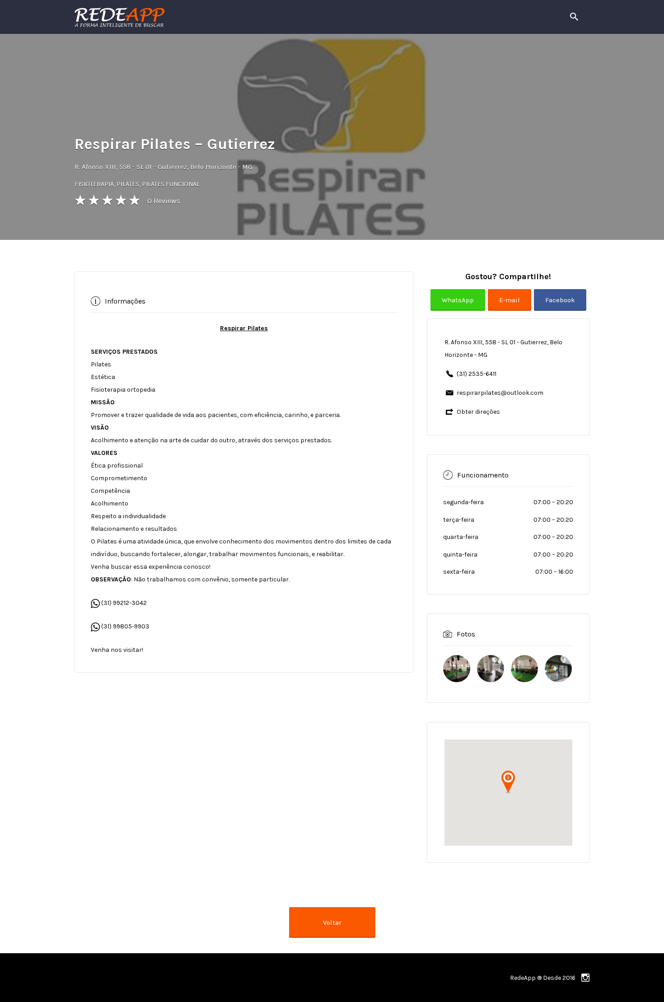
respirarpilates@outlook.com (500, 393)
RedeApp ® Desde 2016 (542, 978)
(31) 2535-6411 (476, 374)
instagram (585, 977)
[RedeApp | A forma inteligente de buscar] (217, 17)
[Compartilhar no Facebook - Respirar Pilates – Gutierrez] (560, 307)
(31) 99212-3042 (123, 603)
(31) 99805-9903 (125, 626)
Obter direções (478, 412)
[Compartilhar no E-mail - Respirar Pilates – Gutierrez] (511, 307)
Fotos (466, 634)
